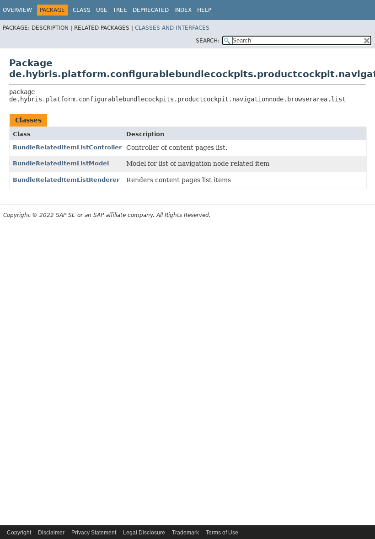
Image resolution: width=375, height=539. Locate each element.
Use (101, 10)
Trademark (185, 532)
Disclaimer (51, 532)
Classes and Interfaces (172, 28)
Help (204, 10)
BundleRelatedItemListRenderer (66, 179)
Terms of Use (222, 532)
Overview (17, 10)
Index (183, 10)
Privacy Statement (93, 532)
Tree (120, 10)
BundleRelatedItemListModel (61, 163)
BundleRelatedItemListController (67, 147)
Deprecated (151, 10)
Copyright (19, 532)
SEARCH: (208, 40)
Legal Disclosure (144, 532)
